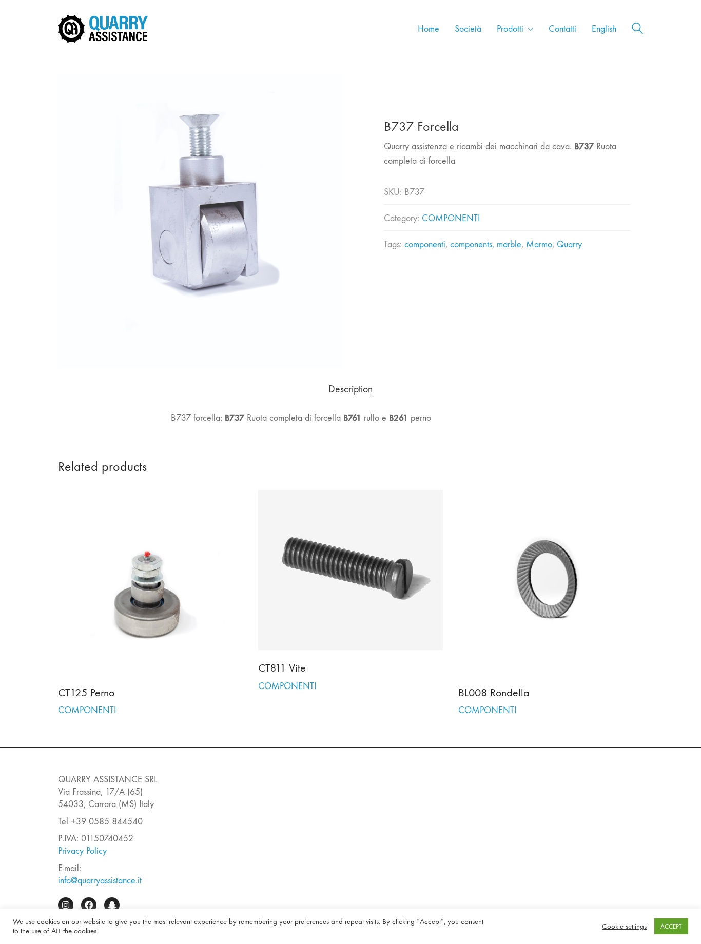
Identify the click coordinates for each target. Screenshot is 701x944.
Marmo (539, 244)
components (471, 244)
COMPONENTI (451, 218)
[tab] (351, 389)
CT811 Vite (282, 668)
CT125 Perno (86, 692)
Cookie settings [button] (624, 926)
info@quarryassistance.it (100, 880)
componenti (424, 244)
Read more (77, 710)
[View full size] (71, 90)
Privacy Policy (82, 850)
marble (509, 244)
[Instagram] (65, 905)
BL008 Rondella (494, 692)
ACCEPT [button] (671, 926)
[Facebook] (88, 905)
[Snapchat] (112, 905)
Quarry (569, 244)
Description (350, 389)
